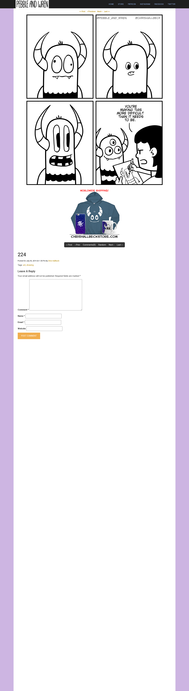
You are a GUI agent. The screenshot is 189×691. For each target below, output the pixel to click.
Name (21, 316)
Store (121, 4)
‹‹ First (69, 245)
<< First (82, 11)
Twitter (171, 4)
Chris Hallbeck (53, 261)
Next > (99, 11)
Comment (23, 310)
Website (22, 328)
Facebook (159, 4)
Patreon (132, 4)
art (24, 265)
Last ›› (120, 245)
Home (111, 4)
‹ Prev (77, 245)
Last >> (107, 11)
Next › (111, 245)
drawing (30, 265)
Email (21, 322)
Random (102, 245)
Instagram (145, 4)
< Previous (91, 11)
